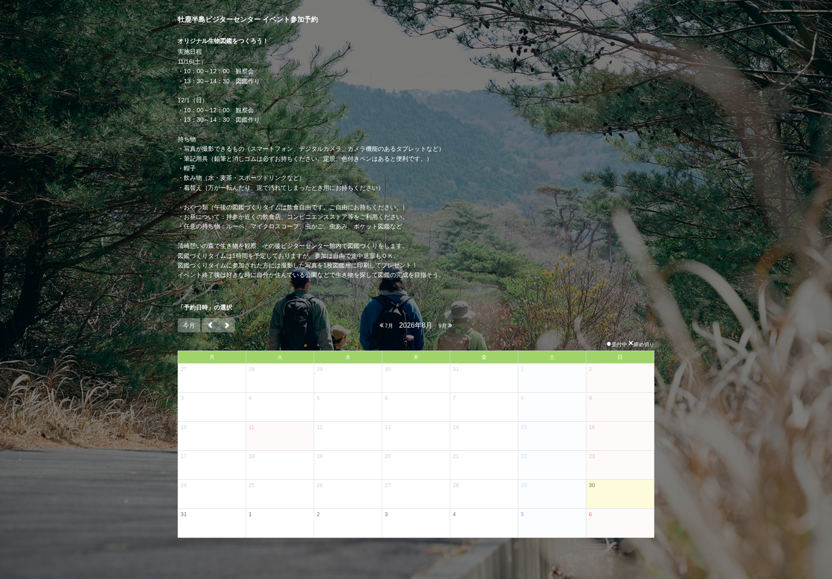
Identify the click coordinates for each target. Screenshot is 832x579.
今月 (189, 325)
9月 (443, 326)
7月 (388, 326)
